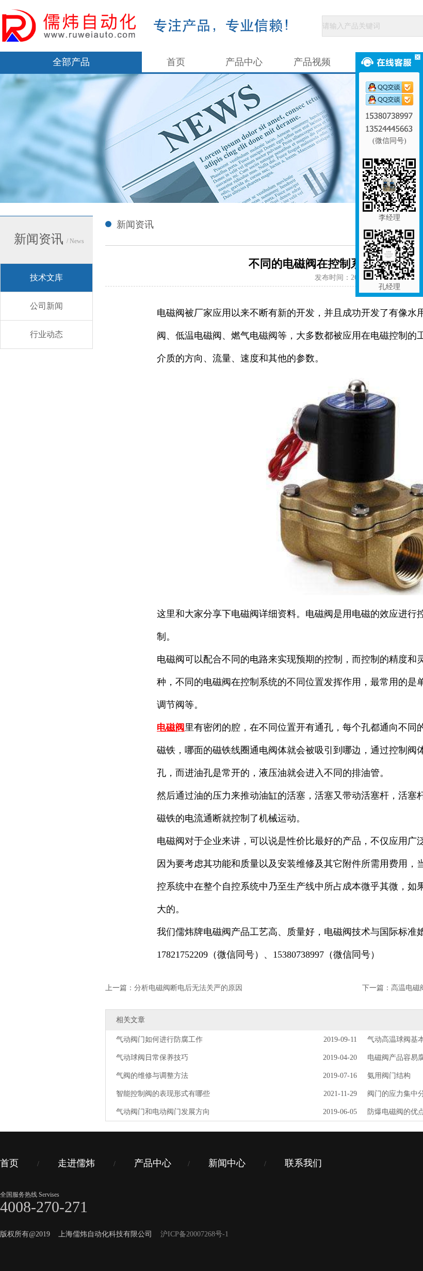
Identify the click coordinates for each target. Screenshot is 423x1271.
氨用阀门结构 (389, 1075)
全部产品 (71, 62)
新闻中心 (227, 1163)
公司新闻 (46, 305)
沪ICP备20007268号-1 (194, 1234)
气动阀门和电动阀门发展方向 (163, 1112)
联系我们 (303, 1163)
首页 (176, 62)
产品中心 (244, 62)
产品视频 (312, 62)
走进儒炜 (76, 1163)
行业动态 (46, 334)
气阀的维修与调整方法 (152, 1075)
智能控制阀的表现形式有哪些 (163, 1094)
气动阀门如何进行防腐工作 (159, 1039)
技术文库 (46, 277)
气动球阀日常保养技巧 (152, 1057)
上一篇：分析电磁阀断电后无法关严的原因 (173, 988)
